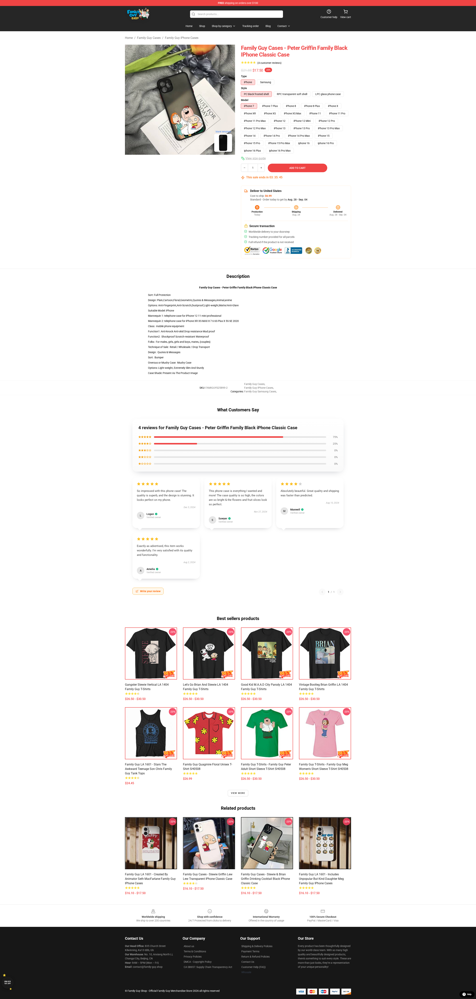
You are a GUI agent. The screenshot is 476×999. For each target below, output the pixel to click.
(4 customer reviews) (269, 62)
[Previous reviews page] (322, 592)
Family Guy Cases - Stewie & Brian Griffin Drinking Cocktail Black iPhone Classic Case (265, 879)
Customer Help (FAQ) (253, 967)
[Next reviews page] (340, 592)
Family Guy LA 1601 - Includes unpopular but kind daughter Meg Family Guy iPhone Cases (321, 879)
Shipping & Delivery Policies (256, 946)
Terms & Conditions (195, 951)
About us (189, 946)
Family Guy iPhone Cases (181, 38)
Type (244, 76)
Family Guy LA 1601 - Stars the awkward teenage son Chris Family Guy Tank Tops (148, 769)
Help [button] (469, 994)
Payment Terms (250, 951)
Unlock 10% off (7, 982)
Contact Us (247, 961)
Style (244, 88)
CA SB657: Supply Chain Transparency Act (208, 967)
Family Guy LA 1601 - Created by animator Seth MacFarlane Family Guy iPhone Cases (150, 879)
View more (238, 793)
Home (129, 38)
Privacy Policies (193, 956)
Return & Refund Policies (255, 956)
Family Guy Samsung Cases (260, 391)
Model (244, 100)
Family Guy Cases (149, 38)
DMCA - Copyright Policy (198, 961)
